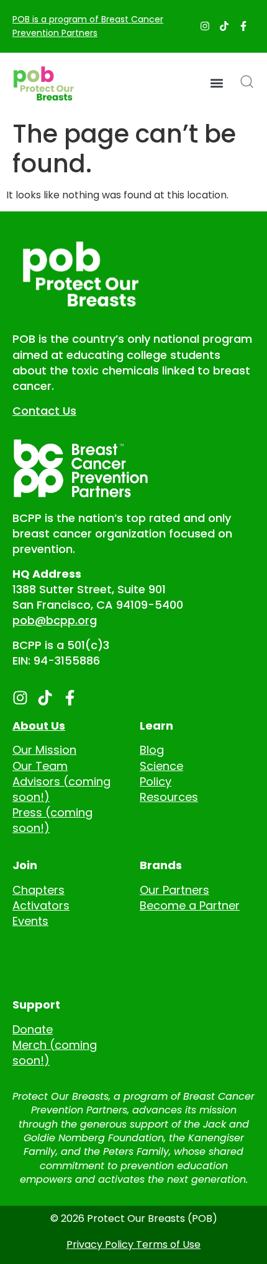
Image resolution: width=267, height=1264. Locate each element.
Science (161, 766)
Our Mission (44, 750)
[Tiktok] (224, 26)
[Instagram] (205, 26)
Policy (155, 781)
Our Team (40, 766)
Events (30, 921)
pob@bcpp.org (54, 620)
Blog (152, 750)
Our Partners (174, 890)
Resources (169, 797)
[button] (216, 83)
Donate (32, 1029)
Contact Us (44, 410)
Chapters (38, 890)
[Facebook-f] (243, 26)
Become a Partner (190, 905)
